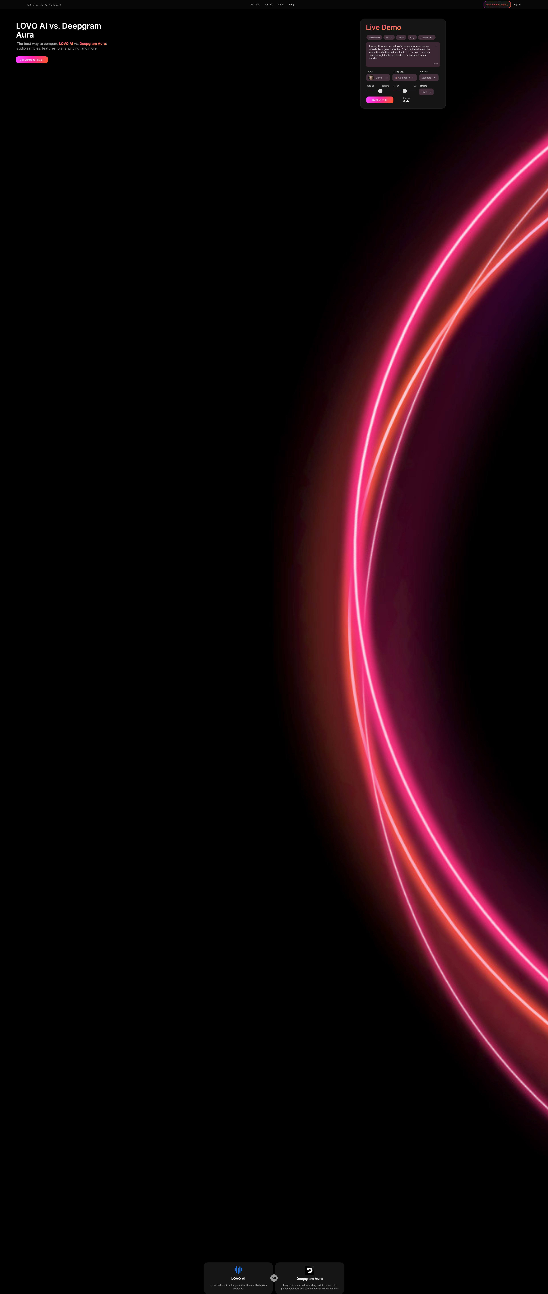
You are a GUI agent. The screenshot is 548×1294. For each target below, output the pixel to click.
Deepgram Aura (310, 1279)
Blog (291, 4)
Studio (280, 4)
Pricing (268, 4)
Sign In (517, 4)
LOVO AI (238, 1279)
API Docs (255, 4)
